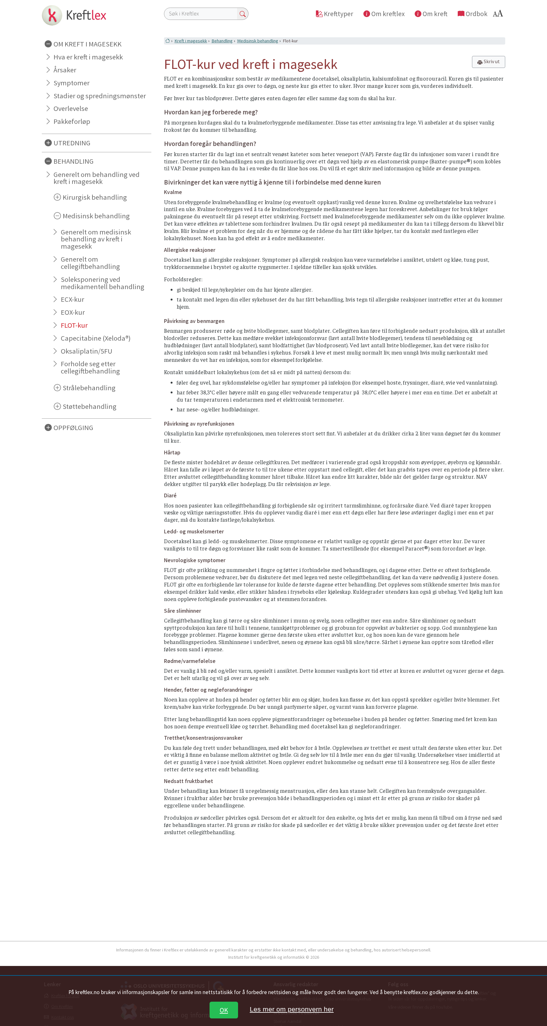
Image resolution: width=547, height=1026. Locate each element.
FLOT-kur (74, 325)
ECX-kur (72, 299)
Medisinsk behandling (257, 41)
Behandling (222, 41)
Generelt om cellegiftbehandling (90, 263)
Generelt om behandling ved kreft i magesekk (96, 178)
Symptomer (71, 82)
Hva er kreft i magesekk (88, 56)
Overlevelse (70, 108)
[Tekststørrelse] (499, 15)
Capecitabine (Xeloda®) (96, 338)
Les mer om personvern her (292, 1009)
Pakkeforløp (71, 121)
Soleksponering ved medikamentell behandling (102, 283)
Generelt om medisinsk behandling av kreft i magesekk (96, 239)
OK (224, 1010)
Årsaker (64, 69)
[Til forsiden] (96, 15)
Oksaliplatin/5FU (86, 351)
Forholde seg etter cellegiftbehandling (90, 367)
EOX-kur (73, 312)
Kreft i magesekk (190, 41)
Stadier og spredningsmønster (99, 95)
